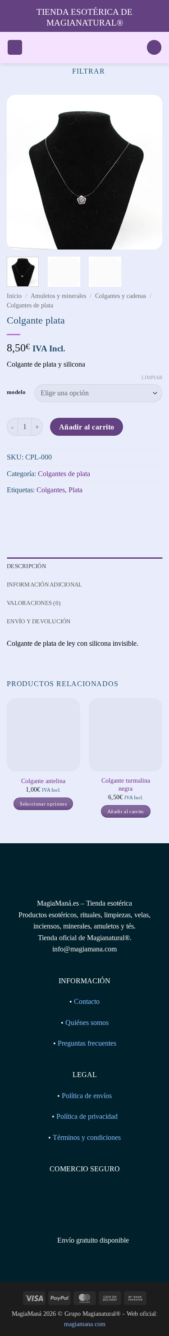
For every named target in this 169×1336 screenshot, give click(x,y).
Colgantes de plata (30, 305)
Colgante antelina (43, 781)
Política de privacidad (87, 1116)
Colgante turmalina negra (125, 784)
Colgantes (51, 490)
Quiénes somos (87, 1022)
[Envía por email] (63, 512)
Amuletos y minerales (58, 296)
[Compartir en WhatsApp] (15, 512)
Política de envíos (87, 1095)
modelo (16, 392)
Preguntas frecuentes (87, 1043)
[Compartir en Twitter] (47, 512)
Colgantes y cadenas (120, 296)
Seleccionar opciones (43, 803)
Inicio (14, 296)
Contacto (87, 1001)
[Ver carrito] (154, 47)
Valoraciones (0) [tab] (33, 603)
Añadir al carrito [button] (125, 811)
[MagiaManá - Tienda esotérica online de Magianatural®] (84, 47)
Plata (75, 490)
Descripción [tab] (26, 566)
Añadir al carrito (86, 427)
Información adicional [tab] (44, 584)
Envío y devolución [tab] (39, 621)
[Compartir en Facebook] (31, 512)
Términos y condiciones (87, 1137)
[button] (15, 47)
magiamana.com (84, 1323)
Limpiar (152, 377)
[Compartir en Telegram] (80, 512)
